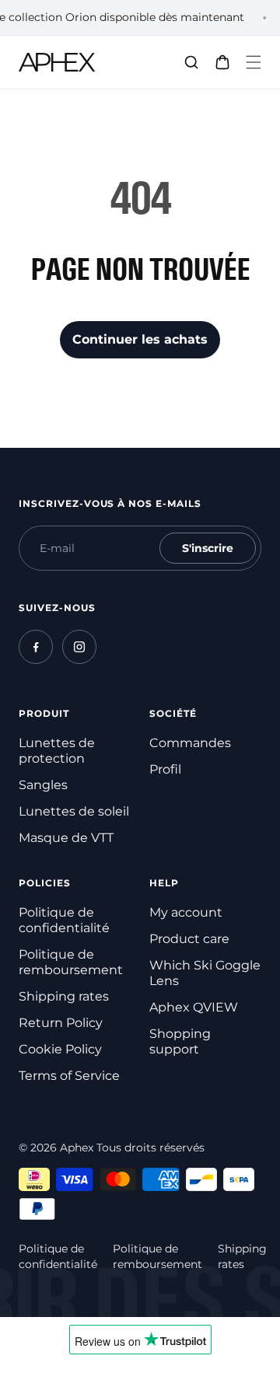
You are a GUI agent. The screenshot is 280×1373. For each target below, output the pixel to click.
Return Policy (61, 1022)
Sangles (43, 784)
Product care (189, 938)
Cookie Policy (60, 1049)
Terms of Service (69, 1075)
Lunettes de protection (57, 750)
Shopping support (180, 1041)
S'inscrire (207, 548)
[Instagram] (79, 647)
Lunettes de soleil (74, 811)
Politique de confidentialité (64, 920)
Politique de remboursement (71, 962)
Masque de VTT (66, 837)
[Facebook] (36, 647)
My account (185, 912)
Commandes (190, 742)
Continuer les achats (140, 339)
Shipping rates (64, 996)
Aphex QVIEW (193, 1007)
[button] (254, 62)
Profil (165, 769)
